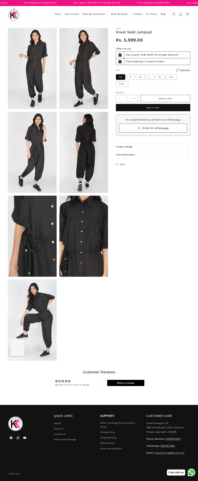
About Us (58, 428)
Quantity (120, 92)
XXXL (122, 84)
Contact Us (60, 434)
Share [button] (122, 164)
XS (120, 77)
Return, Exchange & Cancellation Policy (117, 425)
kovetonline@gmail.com (170, 452)
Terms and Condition (111, 448)
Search (57, 423)
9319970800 (173, 438)
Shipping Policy (108, 437)
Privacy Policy (107, 432)
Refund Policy (107, 443)
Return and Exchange (65, 439)
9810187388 (168, 445)
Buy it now (153, 107)
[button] (95, 14)
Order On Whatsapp (155, 128)
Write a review (125, 382)
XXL (171, 77)
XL (160, 77)
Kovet (17, 474)
